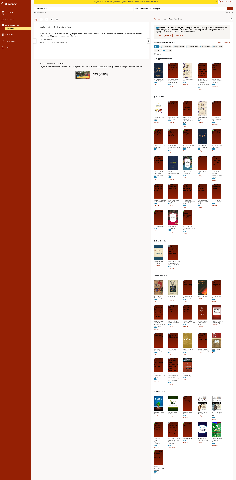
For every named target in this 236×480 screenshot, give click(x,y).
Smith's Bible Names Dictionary (203, 439)
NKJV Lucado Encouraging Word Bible (189, 201)
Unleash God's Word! (100, 76)
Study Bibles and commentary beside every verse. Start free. (125, 2)
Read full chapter (46, 40)
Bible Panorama (202, 296)
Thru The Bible (216, 349)
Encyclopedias (161, 241)
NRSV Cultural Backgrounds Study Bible (189, 228)
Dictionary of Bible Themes (159, 413)
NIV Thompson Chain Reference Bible (173, 173)
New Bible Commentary (158, 350)
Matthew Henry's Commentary (217, 322)
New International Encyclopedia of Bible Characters (174, 263)
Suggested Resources (164, 59)
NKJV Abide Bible (203, 172)
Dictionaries (160, 392)
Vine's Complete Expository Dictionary (217, 440)
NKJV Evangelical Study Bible (173, 201)
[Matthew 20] (34, 41)
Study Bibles (160, 97)
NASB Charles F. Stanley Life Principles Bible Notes (188, 120)
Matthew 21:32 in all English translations (54, 42)
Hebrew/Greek (168, 19)
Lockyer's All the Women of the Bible (217, 413)
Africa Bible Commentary (158, 297)
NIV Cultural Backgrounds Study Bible (174, 147)
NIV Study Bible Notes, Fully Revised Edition (173, 80)
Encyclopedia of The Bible (159, 262)
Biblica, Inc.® (102, 67)
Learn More (179, 36)
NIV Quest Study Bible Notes (217, 146)
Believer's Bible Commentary (187, 297)
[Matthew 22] (148, 41)
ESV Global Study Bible (159, 118)
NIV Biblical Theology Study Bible (217, 119)
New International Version (49, 63)
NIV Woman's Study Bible (187, 172)
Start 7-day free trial (164, 36)
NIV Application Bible (188, 80)
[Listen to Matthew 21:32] (56, 19)
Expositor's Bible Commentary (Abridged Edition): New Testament (159, 323)
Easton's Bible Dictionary (172, 413)
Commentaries (161, 276)
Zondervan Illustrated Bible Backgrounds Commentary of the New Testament (203, 82)
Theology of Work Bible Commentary (203, 350)
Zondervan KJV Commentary (187, 374)
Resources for (164, 43)
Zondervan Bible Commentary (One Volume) (159, 375)
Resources (157, 19)
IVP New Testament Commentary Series (203, 322)
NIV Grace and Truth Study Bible (159, 80)
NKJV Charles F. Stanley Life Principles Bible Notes (217, 174)
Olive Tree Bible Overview (188, 350)
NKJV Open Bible (188, 438)
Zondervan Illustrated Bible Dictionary (217, 80)
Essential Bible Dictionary (187, 413)
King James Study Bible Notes (173, 118)
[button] (225, 2)
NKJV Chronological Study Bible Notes (160, 201)
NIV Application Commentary (173, 350)
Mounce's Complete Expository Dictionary (157, 441)
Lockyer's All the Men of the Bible (203, 413)
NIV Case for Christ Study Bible (160, 146)
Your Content (178, 19)
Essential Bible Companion (216, 297)
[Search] (230, 8)
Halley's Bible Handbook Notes (173, 322)
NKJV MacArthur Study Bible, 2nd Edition (203, 201)
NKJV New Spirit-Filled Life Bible (217, 201)
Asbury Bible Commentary (172, 297)
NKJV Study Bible (159, 226)
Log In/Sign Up (227, 2)
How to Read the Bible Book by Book (189, 322)
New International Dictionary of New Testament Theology (174, 441)
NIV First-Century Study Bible (188, 146)
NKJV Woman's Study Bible (172, 227)
